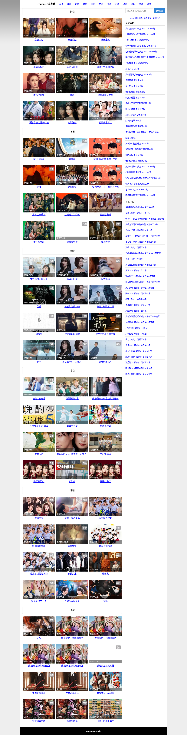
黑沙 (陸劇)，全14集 (134, 259)
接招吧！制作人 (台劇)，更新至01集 (140, 242)
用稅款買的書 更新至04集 (136, 126)
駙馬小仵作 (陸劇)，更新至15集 (138, 374)
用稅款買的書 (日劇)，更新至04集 (139, 207)
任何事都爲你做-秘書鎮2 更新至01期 (140, 46)
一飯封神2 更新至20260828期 (137, 40)
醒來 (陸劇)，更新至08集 (135, 299)
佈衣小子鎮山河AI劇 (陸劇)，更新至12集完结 (144, 219)
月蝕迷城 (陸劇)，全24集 (135, 311)
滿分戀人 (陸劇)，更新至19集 (137, 362)
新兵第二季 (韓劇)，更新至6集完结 (140, 276)
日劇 (93, 4)
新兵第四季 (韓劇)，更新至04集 (138, 351)
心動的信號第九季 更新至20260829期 (141, 52)
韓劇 (85, 4)
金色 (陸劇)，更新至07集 (135, 339)
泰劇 (101, 4)
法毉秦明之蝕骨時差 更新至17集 (139, 149)
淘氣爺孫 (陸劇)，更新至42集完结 (139, 322)
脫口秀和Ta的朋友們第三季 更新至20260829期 (144, 57)
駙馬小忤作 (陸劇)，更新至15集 (138, 357)
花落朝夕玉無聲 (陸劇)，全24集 (138, 368)
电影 (133, 4)
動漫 (148, 4)
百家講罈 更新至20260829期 (137, 63)
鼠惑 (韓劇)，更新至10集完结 (137, 213)
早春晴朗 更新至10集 (134, 80)
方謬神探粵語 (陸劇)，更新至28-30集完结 (143, 253)
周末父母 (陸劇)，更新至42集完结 (139, 288)
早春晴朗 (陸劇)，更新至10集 (137, 305)
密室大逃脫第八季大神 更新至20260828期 (142, 178)
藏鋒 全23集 (130, 138)
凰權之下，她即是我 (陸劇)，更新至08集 (142, 236)
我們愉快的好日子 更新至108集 (138, 75)
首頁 (61, 4)
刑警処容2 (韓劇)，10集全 (136, 328)
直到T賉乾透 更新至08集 (135, 115)
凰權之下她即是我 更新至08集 (138, 103)
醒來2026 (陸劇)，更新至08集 (137, 293)
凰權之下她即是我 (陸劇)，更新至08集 (141, 224)
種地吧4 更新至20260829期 (136, 190)
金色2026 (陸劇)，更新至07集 (137, 345)
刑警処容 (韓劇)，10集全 (135, 334)
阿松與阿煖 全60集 (133, 121)
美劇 (117, 4)
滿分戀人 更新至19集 (134, 86)
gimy (132, 18)
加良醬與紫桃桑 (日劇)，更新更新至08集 (142, 282)
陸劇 (69, 4)
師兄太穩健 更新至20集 (135, 98)
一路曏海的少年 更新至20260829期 (140, 34)
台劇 (77, 4)
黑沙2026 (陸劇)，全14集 (135, 270)
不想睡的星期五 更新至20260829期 (140, 195)
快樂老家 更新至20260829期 (137, 184)
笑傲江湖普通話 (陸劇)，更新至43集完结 (142, 316)
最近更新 (139, 18)
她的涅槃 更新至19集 (134, 155)
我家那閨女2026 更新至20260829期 (140, 29)
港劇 (109, 4)
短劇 (125, 4)
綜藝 (141, 4)
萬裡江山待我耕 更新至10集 (137, 144)
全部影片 (156, 18)
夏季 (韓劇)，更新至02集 (135, 247)
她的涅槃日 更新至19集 (135, 92)
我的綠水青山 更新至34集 (136, 161)
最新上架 (147, 18)
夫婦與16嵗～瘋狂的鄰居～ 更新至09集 (142, 132)
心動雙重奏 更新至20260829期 (138, 172)
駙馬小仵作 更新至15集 (135, 109)
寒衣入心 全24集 (132, 69)
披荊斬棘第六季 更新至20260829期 (140, 167)
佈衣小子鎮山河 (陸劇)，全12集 (138, 230)
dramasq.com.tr (93, 731)
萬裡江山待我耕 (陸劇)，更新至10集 (140, 265)
